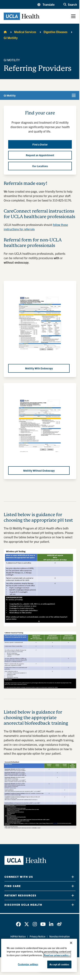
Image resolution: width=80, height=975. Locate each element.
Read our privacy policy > (57, 955)
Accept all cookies (59, 964)
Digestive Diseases (55, 32)
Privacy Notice (37, 936)
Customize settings (28, 964)
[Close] (71, 943)
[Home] (5, 32)
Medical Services (25, 32)
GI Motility (11, 38)
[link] (18, 924)
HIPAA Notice (18, 936)
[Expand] (72, 876)
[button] (46, 4)
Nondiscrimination (59, 936)
